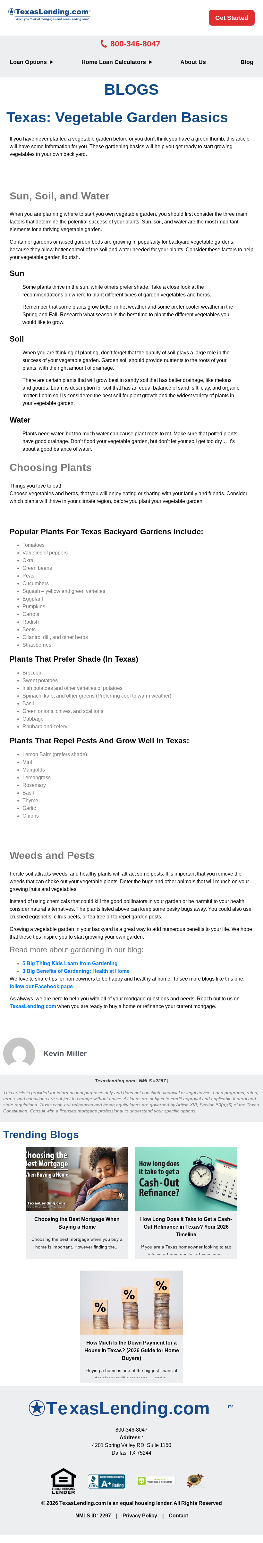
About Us (193, 62)
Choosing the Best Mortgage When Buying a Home (77, 1223)
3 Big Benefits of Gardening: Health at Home (76, 971)
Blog (247, 62)
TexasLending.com (33, 1006)
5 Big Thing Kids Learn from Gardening (70, 963)
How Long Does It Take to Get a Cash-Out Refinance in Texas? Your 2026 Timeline (186, 1226)
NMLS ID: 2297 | (99, 1515)
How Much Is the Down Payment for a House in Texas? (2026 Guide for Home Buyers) (131, 1350)
